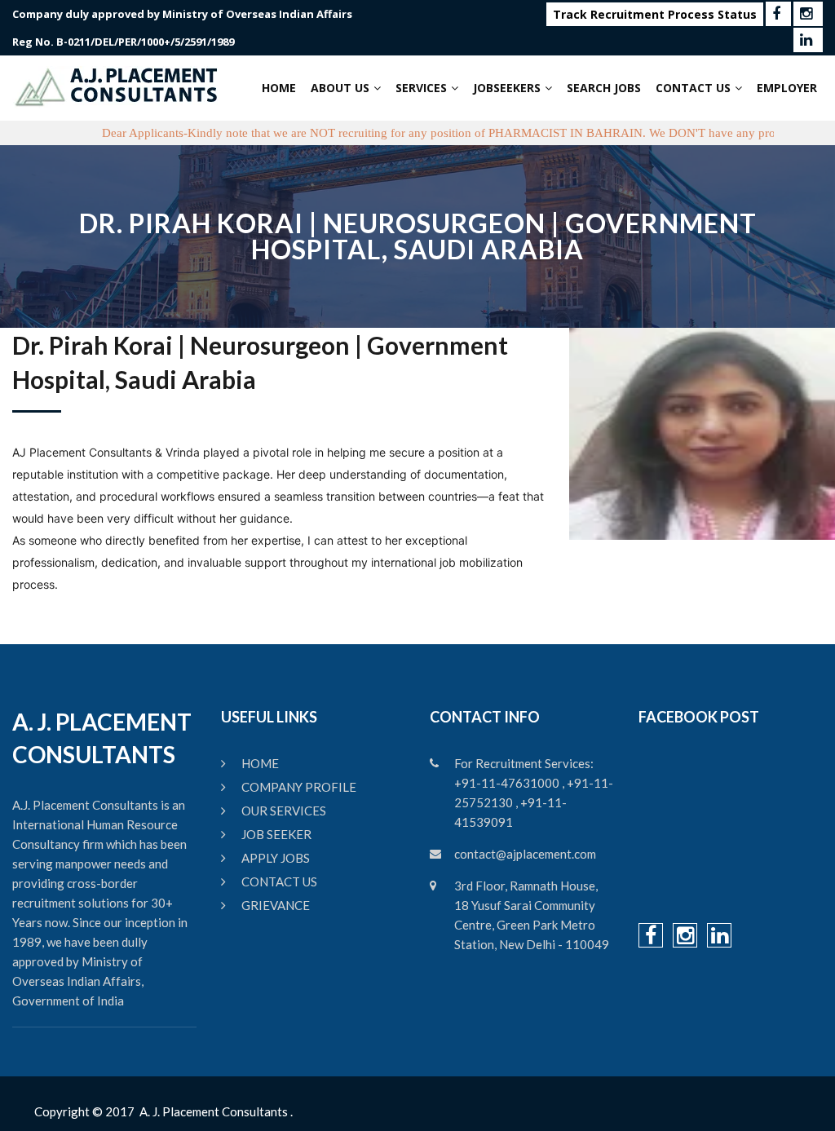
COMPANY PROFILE (298, 787)
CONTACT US (279, 881)
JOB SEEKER (276, 834)
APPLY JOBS (275, 857)
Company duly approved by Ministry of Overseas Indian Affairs (182, 14)
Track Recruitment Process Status (655, 14)
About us (340, 87)
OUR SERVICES (283, 810)
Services (421, 87)
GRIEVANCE (275, 905)
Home (279, 87)
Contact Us (693, 87)
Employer (787, 87)
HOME (260, 763)
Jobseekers (507, 87)
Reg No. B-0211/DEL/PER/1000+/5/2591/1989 (123, 41)
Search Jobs (604, 87)
